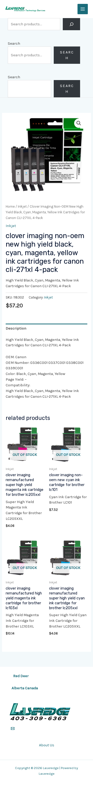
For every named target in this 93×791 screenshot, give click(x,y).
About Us (46, 745)
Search (14, 43)
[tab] (46, 328)
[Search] (71, 24)
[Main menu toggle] (83, 9)
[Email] (13, 728)
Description (16, 328)
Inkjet (22, 206)
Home (10, 206)
